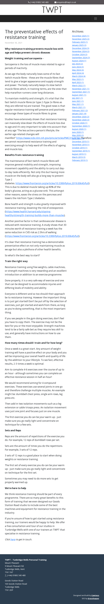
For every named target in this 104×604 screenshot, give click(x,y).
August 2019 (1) (79, 154)
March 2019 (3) (78, 157)
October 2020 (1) (79, 123)
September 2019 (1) (81, 151)
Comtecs (95, 595)
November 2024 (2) (80, 51)
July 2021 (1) (77, 98)
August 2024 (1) (79, 60)
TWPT (52, 10)
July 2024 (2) (77, 63)
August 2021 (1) (79, 95)
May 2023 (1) (78, 79)
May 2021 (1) (78, 104)
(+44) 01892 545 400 (39, 2)
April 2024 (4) (78, 73)
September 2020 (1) (81, 126)
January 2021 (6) (79, 113)
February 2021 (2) (80, 110)
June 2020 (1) (78, 132)
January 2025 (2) (79, 45)
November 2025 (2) (80, 39)
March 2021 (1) (78, 107)
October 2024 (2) (79, 54)
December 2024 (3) (80, 48)
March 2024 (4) (78, 76)
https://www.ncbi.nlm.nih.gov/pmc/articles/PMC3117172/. (48, 138)
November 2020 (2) (80, 119)
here (12, 539)
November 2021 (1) (80, 88)
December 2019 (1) (80, 141)
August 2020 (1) (79, 129)
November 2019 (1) (80, 144)
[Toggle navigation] (95, 18)
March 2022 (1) (78, 85)
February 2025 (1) (80, 42)
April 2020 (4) (78, 138)
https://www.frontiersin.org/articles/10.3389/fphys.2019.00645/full (52, 183)
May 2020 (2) (78, 135)
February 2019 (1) (80, 160)
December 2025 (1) (80, 36)
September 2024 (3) (81, 57)
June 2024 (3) (78, 67)
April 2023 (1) (78, 82)
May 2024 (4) (78, 70)
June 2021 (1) (78, 101)
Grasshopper (93, 598)
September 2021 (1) (81, 92)
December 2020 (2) (80, 116)
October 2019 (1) (79, 147)
